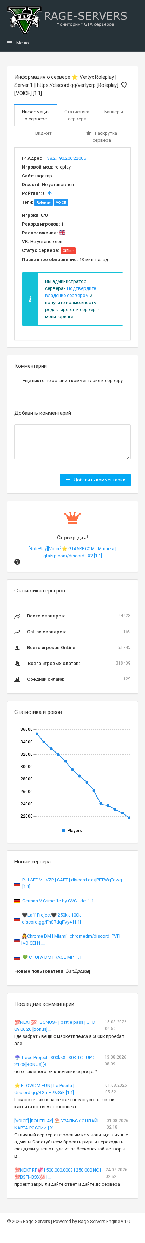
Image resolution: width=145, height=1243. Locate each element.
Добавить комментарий (98, 479)
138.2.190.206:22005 (65, 158)
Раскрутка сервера (105, 137)
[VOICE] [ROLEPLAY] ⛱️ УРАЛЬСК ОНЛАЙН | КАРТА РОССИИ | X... (58, 1124)
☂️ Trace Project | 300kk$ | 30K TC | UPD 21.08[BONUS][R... (54, 1061)
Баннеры (113, 111)
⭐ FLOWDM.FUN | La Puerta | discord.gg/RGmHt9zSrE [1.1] (44, 1089)
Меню (22, 42)
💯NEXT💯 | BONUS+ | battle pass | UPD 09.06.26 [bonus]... (54, 1026)
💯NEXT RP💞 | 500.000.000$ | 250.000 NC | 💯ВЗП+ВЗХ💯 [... (57, 1173)
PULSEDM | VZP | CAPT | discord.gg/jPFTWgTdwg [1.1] (72, 883)
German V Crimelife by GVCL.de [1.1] (58, 900)
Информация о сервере (36, 115)
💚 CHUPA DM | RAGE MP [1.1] (52, 957)
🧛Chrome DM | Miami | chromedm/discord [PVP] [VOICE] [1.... (70, 939)
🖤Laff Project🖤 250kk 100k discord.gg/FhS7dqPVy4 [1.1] (51, 918)
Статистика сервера (76, 115)
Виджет (43, 133)
